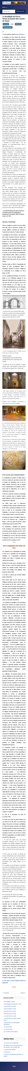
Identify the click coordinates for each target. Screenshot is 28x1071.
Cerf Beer (8, 248)
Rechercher (21, 11)
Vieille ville (18, 24)
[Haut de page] (25, 1068)
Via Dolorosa (21, 34)
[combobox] (8, 11)
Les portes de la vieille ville (11, 1043)
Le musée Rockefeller (9, 1049)
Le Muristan (7, 1052)
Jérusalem (5, 24)
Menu (3, 7)
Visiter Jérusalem (7, 27)
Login (14, 1066)
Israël (12, 24)
